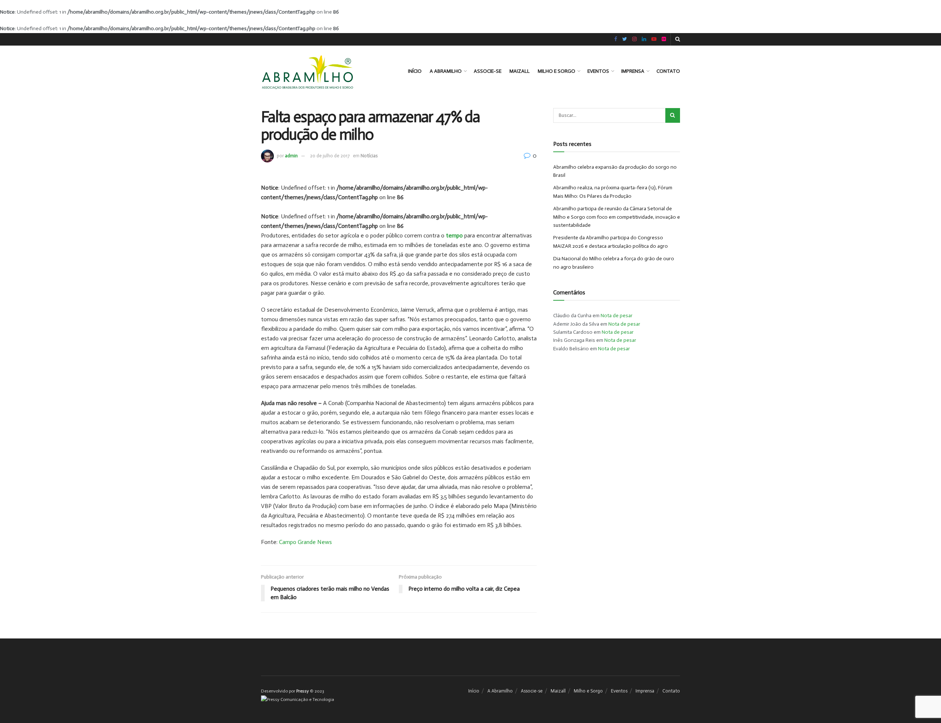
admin (291, 155)
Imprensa (632, 71)
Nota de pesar (617, 315)
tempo (454, 235)
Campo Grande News (305, 541)
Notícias (369, 155)
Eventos (598, 71)
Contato (668, 71)
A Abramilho (446, 71)
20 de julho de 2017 (330, 155)
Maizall (519, 71)
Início (415, 71)
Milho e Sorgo (556, 71)
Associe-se (487, 71)
